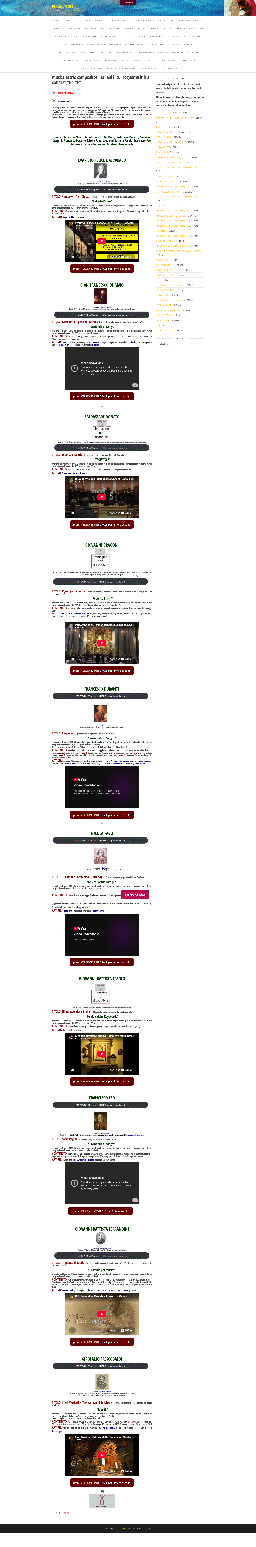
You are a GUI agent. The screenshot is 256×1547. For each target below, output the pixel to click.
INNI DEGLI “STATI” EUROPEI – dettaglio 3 (172, 225)
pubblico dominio (105, 307)
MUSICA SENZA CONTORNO (143, 20)
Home (56, 20)
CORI (65, 44)
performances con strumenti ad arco (185, 36)
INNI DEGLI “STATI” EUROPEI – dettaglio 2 (172, 210)
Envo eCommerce (143, 1528)
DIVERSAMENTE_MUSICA (125, 52)
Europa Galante (69, 342)
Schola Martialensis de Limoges (74, 473)
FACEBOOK (126, 60)
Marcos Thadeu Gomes (116, 763)
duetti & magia (105, 52)
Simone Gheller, (108, 1427)
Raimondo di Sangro (102, 326)
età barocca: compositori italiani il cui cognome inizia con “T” (179, 250)
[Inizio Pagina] (102, 1491)
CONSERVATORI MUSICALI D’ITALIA (66, 28)
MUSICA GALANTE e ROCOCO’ (154, 28)
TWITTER (151, 60)
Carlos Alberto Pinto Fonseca (117, 760)
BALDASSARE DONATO (102, 416)
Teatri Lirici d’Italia (166, 20)
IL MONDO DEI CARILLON (168, 60)
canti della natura (92, 60)
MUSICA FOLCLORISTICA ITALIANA (83, 36)
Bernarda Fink (67, 1290)
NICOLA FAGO (102, 833)
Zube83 (102, 1409)
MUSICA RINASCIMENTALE (110, 28)
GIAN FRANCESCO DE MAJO (102, 285)
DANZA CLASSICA (111, 60)
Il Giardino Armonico (96, 1290)
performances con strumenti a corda (88, 44)
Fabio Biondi (94, 344)
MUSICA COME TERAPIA (155, 44)
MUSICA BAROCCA (132, 28)
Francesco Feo (142, 140)
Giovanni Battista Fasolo (117, 140)
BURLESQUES (193, 52)
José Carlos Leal (139, 763)
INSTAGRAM (139, 60)
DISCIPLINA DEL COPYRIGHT (91, 68)
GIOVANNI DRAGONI (102, 545)
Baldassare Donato (127, 137)
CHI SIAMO (68, 20)
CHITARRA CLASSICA (156, 36)
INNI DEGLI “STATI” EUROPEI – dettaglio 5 (172, 220)
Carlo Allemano (66, 344)
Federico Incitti (102, 598)
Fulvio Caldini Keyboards (102, 1016)
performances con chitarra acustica (125, 44)
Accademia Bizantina (85, 1159)
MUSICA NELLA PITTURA (70, 60)
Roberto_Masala (162, 152)
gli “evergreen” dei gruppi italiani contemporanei (161, 52)
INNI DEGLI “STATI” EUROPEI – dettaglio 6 (172, 235)
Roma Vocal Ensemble (70, 613)
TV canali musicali (108, 36)
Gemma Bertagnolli (100, 342)
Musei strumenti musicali (190, 20)
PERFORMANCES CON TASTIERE (181, 44)
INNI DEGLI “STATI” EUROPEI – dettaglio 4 (172, 245)
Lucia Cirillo (133, 342)
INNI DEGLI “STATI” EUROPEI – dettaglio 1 (172, 186)
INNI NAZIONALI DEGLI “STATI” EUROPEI (121, 68)
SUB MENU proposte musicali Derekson (158, 68)
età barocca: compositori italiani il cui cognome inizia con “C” (179, 167)
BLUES (123, 36)
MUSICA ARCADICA (177, 28)
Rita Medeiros (93, 763)
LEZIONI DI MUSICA (137, 36)
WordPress (126, 1528)
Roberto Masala (196, 28)
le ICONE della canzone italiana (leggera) (76, 52)
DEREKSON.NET (62, 6)
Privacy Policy (189, 60)
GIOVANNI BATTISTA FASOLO (102, 978)
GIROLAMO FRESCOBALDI (102, 1359)
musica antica (60, 36)
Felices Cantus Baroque (102, 882)
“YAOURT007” (102, 459)
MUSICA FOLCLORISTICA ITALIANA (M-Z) (171, 142)
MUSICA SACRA (90, 28)
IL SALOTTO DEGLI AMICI (118, 20)
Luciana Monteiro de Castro (75, 763)
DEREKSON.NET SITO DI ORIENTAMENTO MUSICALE (176, 118)
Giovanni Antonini (121, 1290)
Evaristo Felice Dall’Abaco (69, 137)
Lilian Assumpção (144, 760)
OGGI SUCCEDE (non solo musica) (90, 20)
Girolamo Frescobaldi (120, 144)
